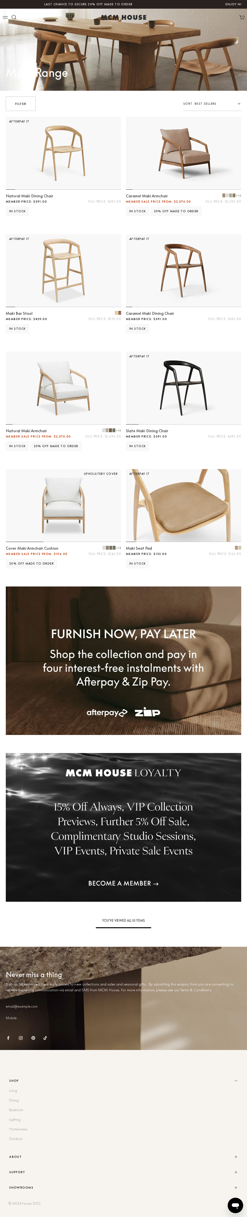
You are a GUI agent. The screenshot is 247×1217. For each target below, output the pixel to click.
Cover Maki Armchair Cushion (32, 548)
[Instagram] (20, 1038)
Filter (20, 104)
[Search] (14, 17)
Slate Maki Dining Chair (147, 430)
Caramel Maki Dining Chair (150, 313)
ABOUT (15, 1157)
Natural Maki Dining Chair (29, 195)
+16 (238, 195)
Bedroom (16, 1110)
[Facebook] (8, 1038)
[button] (212, 104)
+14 (118, 548)
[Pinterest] (33, 1038)
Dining (14, 1100)
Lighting (15, 1119)
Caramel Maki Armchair (147, 195)
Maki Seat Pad (139, 548)
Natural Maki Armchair (26, 430)
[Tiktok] (45, 1038)
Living (13, 1090)
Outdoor (15, 1139)
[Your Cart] (243, 17)
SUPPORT (17, 1172)
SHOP (14, 1080)
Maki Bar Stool (19, 313)
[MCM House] (123, 17)
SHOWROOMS (21, 1187)
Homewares (18, 1129)
